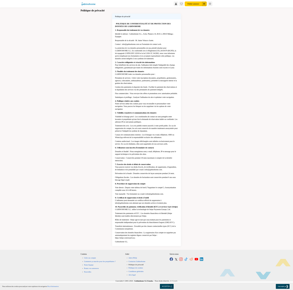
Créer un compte (90, 258)
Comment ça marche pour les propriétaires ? (100, 261)
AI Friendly (174, 281)
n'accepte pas (282, 286)
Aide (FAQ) (133, 258)
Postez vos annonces (91, 268)
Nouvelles (87, 272)
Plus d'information (53, 286)
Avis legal (132, 275)
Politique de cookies (136, 268)
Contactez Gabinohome (137, 261)
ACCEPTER (166, 286)
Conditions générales (136, 271)
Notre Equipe (89, 265)
